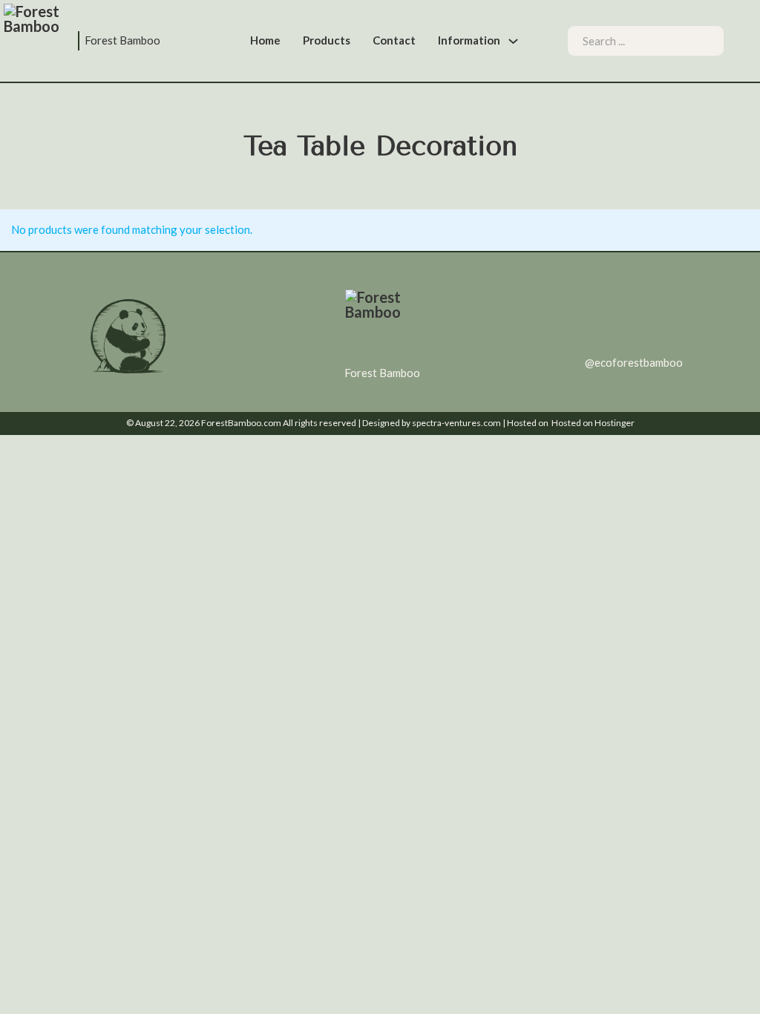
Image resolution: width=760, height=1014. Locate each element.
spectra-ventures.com (456, 422)
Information (469, 40)
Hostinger (614, 422)
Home (265, 40)
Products (326, 40)
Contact (394, 40)
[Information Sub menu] (513, 41)
